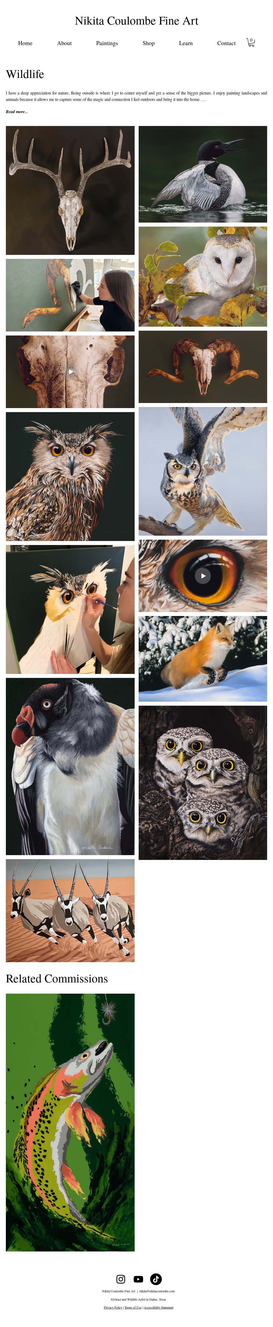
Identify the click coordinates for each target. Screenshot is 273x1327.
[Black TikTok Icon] (156, 1279)
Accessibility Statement (158, 1307)
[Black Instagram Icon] (121, 1279)
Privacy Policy (113, 1307)
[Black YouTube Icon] (138, 1279)
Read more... (17, 111)
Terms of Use (133, 1307)
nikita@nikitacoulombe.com (157, 1291)
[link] (251, 42)
